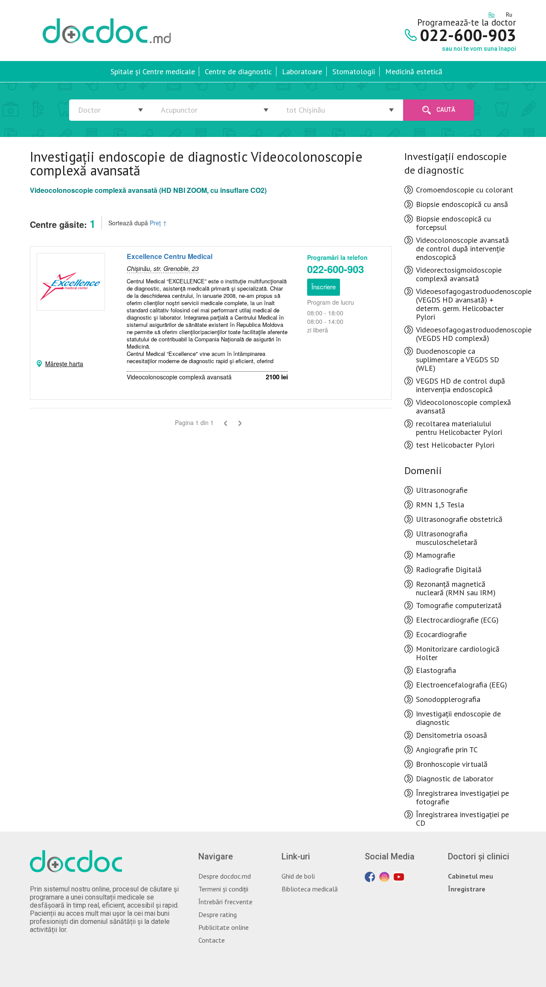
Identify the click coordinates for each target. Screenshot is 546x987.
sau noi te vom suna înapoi (479, 48)
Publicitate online (223, 927)
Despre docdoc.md (224, 876)
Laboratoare (302, 71)
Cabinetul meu (470, 876)
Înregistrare (466, 889)
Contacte (211, 940)
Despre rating (217, 914)
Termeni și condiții (223, 889)
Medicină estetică (413, 71)
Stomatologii (353, 71)
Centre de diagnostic (238, 71)
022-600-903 (335, 269)
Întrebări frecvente (225, 901)
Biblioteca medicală (310, 889)
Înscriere (323, 286)
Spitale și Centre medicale (152, 71)
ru (509, 13)
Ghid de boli (298, 876)
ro (491, 13)
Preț (158, 222)
